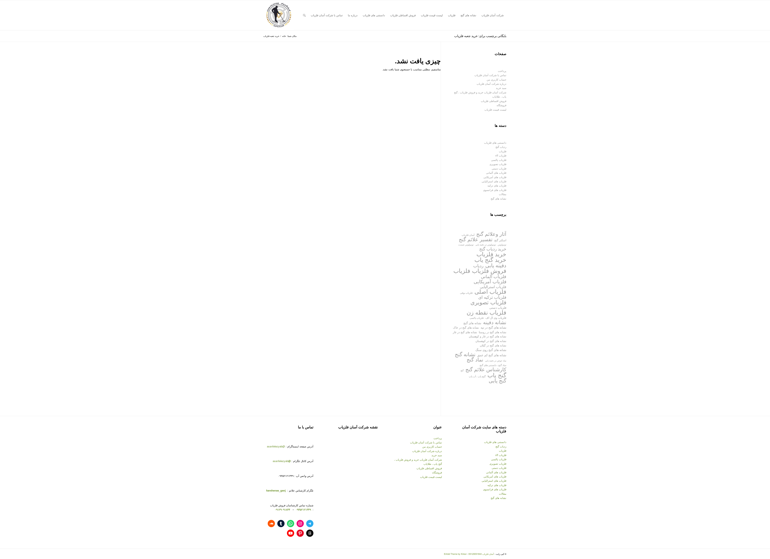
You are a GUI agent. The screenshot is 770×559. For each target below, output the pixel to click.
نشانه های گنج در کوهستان (490, 341)
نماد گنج (475, 359)
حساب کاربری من (496, 79)
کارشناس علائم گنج (485, 369)
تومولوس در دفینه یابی (485, 244)
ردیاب (478, 265)
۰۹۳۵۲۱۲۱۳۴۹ (303, 509)
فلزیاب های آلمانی (496, 173)
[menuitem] (492, 15)
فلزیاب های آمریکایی (494, 177)
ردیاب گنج (500, 147)
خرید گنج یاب (490, 259)
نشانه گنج (465, 354)
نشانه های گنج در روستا (492, 332)
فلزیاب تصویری (497, 164)
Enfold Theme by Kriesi (455, 553)
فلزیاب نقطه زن (486, 312)
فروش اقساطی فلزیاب (493, 101)
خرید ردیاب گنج (492, 249)
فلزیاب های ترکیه (496, 185)
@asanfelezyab (276, 446)
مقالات (502, 194)
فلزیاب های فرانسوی (494, 190)
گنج (462, 370)
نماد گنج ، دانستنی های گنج (493, 365)
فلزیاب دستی (499, 168)
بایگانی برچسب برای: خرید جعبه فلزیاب (480, 35)
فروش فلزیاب (489, 270)
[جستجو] (304, 15)
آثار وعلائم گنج (491, 234)
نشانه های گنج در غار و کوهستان (487, 336)
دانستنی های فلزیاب (495, 142)
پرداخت (502, 71)
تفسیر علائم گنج (475, 239)
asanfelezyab (282, 461)
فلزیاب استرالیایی (493, 287)
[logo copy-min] (279, 15)
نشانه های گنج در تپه (493, 327)
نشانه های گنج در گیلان (493, 345)
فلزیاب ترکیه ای (492, 297)
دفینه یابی (495, 265)
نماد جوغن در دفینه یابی (495, 360)
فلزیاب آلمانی (493, 276)
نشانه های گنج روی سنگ (490, 350)
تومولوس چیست (466, 244)
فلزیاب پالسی (498, 160)
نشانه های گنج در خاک (466, 327)
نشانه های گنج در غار (465, 332)
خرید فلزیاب (491, 254)
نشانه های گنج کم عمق (491, 355)
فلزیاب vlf (500, 155)
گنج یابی (497, 380)
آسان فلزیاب (468, 234)
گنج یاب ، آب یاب (477, 376)
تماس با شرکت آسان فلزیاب (490, 75)
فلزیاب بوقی (466, 292)
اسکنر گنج (500, 240)
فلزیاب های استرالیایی (494, 181)
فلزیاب (502, 151)
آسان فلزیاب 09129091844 (481, 553)
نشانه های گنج (498, 198)
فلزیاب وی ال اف (495, 318)
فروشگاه (501, 105)
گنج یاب (496, 375)
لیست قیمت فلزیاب (495, 109)
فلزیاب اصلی (490, 291)
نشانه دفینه (494, 322)
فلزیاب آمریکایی (490, 281)
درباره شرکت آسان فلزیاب (491, 84)
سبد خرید (501, 88)
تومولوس (502, 244)
